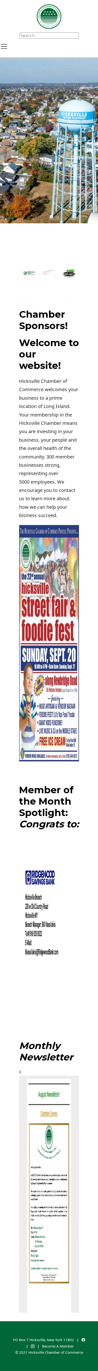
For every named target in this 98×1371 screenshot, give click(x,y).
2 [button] (31, 302)
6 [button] (59, 302)
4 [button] (45, 302)
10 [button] (41, 308)
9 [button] (34, 308)
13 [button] (63, 308)
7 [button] (66, 302)
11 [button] (49, 308)
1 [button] (24, 302)
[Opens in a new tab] (83, 1339)
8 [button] (74, 302)
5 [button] (52, 302)
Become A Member (58, 1346)
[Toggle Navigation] (4, 46)
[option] (49, 140)
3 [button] (38, 302)
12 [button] (56, 308)
